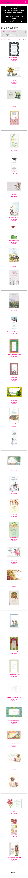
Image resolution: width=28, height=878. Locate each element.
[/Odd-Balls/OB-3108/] (14, 369)
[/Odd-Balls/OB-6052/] (14, 163)
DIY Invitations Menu (5, 39)
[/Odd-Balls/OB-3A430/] (14, 117)
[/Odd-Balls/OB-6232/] (14, 323)
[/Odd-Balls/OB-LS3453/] (14, 643)
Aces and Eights (14, 377)
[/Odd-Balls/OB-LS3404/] (14, 597)
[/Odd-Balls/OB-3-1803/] (14, 277)
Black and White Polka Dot (14, 57)
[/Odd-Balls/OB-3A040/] (14, 71)
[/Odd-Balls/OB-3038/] (14, 460)
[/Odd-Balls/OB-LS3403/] (14, 186)
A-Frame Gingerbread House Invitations (14, 331)
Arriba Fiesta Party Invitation (14, 743)
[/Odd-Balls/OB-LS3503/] (14, 529)
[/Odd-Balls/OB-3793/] (14, 414)
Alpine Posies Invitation (14, 537)
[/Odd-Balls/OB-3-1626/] (14, 849)
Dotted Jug (14, 80)
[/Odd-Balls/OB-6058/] (14, 231)
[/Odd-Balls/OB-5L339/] (14, 689)
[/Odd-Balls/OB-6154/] (14, 437)
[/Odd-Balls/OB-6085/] (14, 826)
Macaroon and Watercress (14, 217)
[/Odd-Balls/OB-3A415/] (14, 140)
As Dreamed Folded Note (14, 788)
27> (26, 39)
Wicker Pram (14, 194)
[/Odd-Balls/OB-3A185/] (14, 391)
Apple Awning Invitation (14, 651)
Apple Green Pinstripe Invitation (14, 674)
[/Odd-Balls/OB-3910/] (14, 803)
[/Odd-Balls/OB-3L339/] (14, 666)
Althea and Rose (14, 560)
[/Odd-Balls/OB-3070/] (14, 620)
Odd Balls (14, 60)
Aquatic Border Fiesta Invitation (14, 720)
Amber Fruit (14, 583)
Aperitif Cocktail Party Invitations (14, 628)
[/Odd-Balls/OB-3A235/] (14, 506)
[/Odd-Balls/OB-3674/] (14, 49)
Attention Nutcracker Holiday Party (14, 857)
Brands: (4, 35)
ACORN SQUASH (14, 400)
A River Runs (14, 308)
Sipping (14, 148)
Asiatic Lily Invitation (14, 811)
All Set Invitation (14, 491)
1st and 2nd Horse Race (14, 263)
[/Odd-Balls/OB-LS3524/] (14, 757)
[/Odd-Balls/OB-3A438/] (14, 209)
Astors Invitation (14, 834)
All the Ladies (14, 514)
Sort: (3, 34)
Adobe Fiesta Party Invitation (14, 423)
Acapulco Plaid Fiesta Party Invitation (14, 354)
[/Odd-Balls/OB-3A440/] (14, 552)
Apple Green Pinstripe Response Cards (14, 697)
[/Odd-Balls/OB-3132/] (14, 734)
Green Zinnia (14, 103)
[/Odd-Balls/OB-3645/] (14, 254)
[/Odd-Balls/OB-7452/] (14, 574)
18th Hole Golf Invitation (14, 240)
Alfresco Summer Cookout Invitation (14, 468)
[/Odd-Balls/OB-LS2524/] (14, 780)
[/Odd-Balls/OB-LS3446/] (14, 94)
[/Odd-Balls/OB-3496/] (14, 346)
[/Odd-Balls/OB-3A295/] (14, 712)
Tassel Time (14, 171)
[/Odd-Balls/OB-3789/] (14, 300)
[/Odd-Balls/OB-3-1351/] (14, 483)
